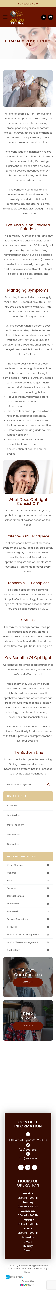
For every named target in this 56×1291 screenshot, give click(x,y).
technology (13, 950)
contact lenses (15, 896)
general (11, 872)
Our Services (14, 815)
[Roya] (28, 1285)
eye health (12, 911)
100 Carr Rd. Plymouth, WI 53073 (28, 1140)
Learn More (28, 981)
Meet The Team (15, 824)
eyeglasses (13, 903)
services (11, 888)
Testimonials (14, 834)
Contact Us (13, 844)
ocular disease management (22, 942)
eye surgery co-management (23, 934)
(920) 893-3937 (28, 1149)
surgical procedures (17, 919)
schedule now (28, 3)
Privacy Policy (40, 1268)
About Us (12, 805)
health (10, 880)
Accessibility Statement (19, 1268)
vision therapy (15, 865)
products (12, 926)
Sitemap (28, 1272)
